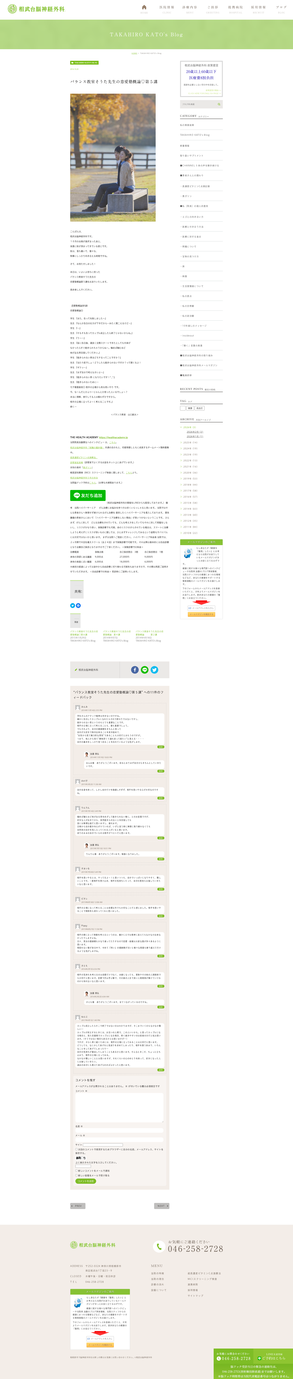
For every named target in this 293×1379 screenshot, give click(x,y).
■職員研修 (186, 375)
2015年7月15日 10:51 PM (100, 848)
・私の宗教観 (187, 306)
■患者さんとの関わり (192, 175)
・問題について (188, 247)
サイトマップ (196, 1296)
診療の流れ (157, 1284)
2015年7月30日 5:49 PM (91, 872)
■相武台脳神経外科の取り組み (196, 355)
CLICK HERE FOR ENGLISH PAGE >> (204, 93)
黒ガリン (87, 468)
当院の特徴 (157, 1273)
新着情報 (185, 146)
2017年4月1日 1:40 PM (90, 1020)
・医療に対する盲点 (190, 237)
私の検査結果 (187, 125)
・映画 (183, 276)
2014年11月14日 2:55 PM (91, 710)
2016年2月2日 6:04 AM (99, 996)
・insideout (187, 336)
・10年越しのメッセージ (193, 326)
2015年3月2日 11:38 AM (91, 784)
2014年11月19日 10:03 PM (101, 757)
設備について (159, 1290)
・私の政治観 (187, 316)
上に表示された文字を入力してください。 (96, 1163)
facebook (135, 670)
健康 (190, 408)
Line (144, 670)
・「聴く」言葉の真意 (191, 346)
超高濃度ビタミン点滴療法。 (84, 457)
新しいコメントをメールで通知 (94, 1171)
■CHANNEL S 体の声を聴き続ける (199, 165)
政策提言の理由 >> (213, 90)
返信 (161, 747)
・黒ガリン (186, 196)
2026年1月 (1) (195, 436)
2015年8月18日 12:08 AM (91, 902)
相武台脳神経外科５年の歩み (84, 478)
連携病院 (193, 1284)
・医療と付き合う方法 (192, 227)
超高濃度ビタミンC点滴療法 (204, 1273)
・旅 (182, 266)
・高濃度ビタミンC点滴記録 (195, 186)
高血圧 (199, 408)
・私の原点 (186, 296)
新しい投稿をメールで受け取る (94, 1175)
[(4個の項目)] (183, 408)
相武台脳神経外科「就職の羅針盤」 (87, 448)
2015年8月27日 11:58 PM (91, 929)
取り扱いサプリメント (192, 156)
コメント (81, 1091)
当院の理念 (157, 1279)
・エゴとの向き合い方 (192, 217)
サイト (78, 1145)
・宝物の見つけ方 (189, 256)
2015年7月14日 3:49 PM (91, 811)
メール (80, 1135)
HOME (134, 53)
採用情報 (193, 1290)
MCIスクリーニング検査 (202, 1279)
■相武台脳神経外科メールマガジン (198, 365)
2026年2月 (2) (195, 432)
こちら (112, 442)
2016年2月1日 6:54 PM (90, 969)
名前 (79, 1126)
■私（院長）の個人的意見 (194, 206)
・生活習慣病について (192, 286)
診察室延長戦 (76, 462)
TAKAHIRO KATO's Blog (85, 63)
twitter (154, 670)
